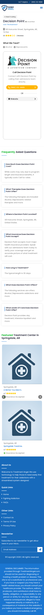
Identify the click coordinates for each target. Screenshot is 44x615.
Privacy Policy (9, 525)
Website (14, 99)
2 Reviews (20, 36)
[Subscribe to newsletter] (39, 549)
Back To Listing (11, 17)
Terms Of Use (9, 521)
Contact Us (8, 517)
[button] (41, 7)
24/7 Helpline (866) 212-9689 (30, 2)
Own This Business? (10, 24)
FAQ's (5, 502)
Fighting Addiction (11, 498)
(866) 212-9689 (17, 87)
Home (6, 494)
